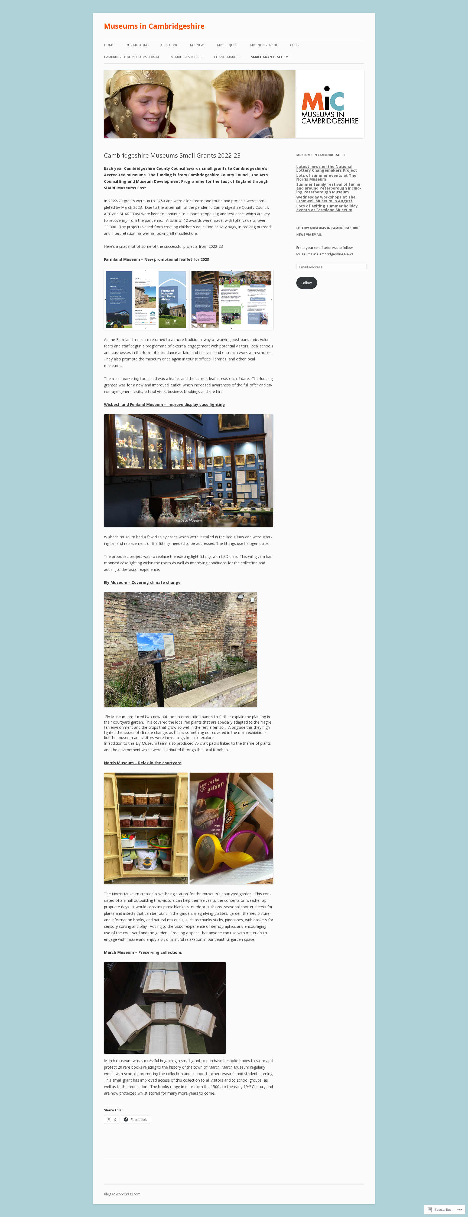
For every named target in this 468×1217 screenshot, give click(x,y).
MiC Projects (227, 45)
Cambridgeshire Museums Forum (131, 57)
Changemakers (226, 57)
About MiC (169, 45)
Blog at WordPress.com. (122, 1194)
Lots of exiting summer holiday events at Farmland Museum (327, 207)
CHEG (294, 45)
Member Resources (186, 57)
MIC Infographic (264, 45)
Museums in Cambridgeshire (154, 26)
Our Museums (136, 45)
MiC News (197, 45)
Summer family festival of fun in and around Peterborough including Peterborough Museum (328, 188)
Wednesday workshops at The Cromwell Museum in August (326, 198)
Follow (306, 282)
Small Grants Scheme (270, 57)
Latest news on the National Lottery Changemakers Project (326, 168)
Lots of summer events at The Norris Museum (326, 177)
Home (108, 45)
